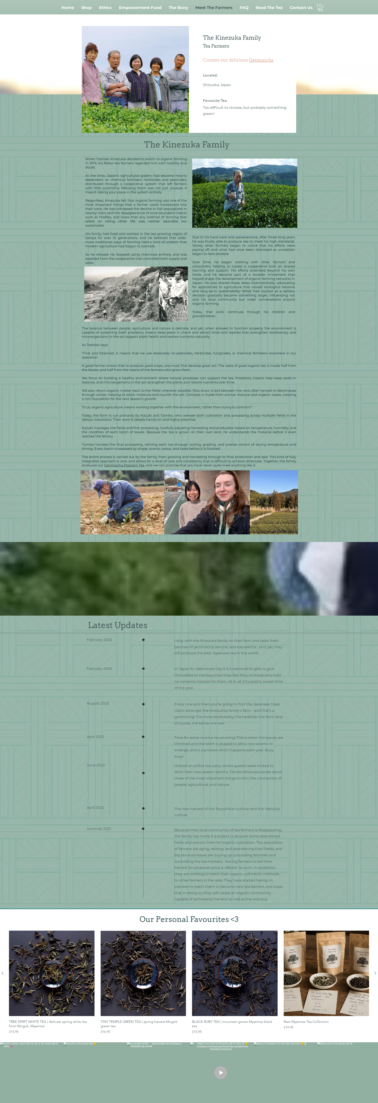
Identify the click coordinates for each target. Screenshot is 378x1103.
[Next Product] (375, 973)
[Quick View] (51, 973)
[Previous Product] (2, 973)
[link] (320, 7)
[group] (189, 982)
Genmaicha (261, 60)
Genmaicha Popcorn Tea (124, 465)
